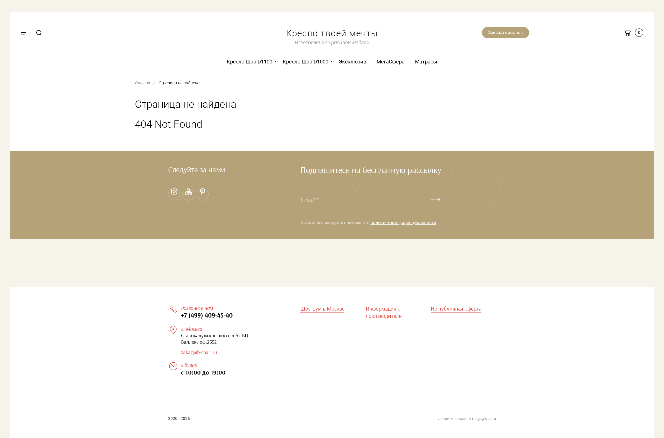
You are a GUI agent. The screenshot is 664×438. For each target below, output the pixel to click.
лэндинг (445, 418)
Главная (142, 83)
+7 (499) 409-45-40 (207, 315)
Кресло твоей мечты (332, 33)
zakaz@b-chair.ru (199, 352)
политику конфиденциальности (403, 222)
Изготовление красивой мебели (331, 42)
